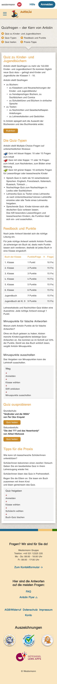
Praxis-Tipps (30, 42)
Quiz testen (10, 42)
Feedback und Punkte (35, 38)
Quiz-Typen (10, 38)
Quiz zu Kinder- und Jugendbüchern (23, 33)
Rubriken (10, 130)
